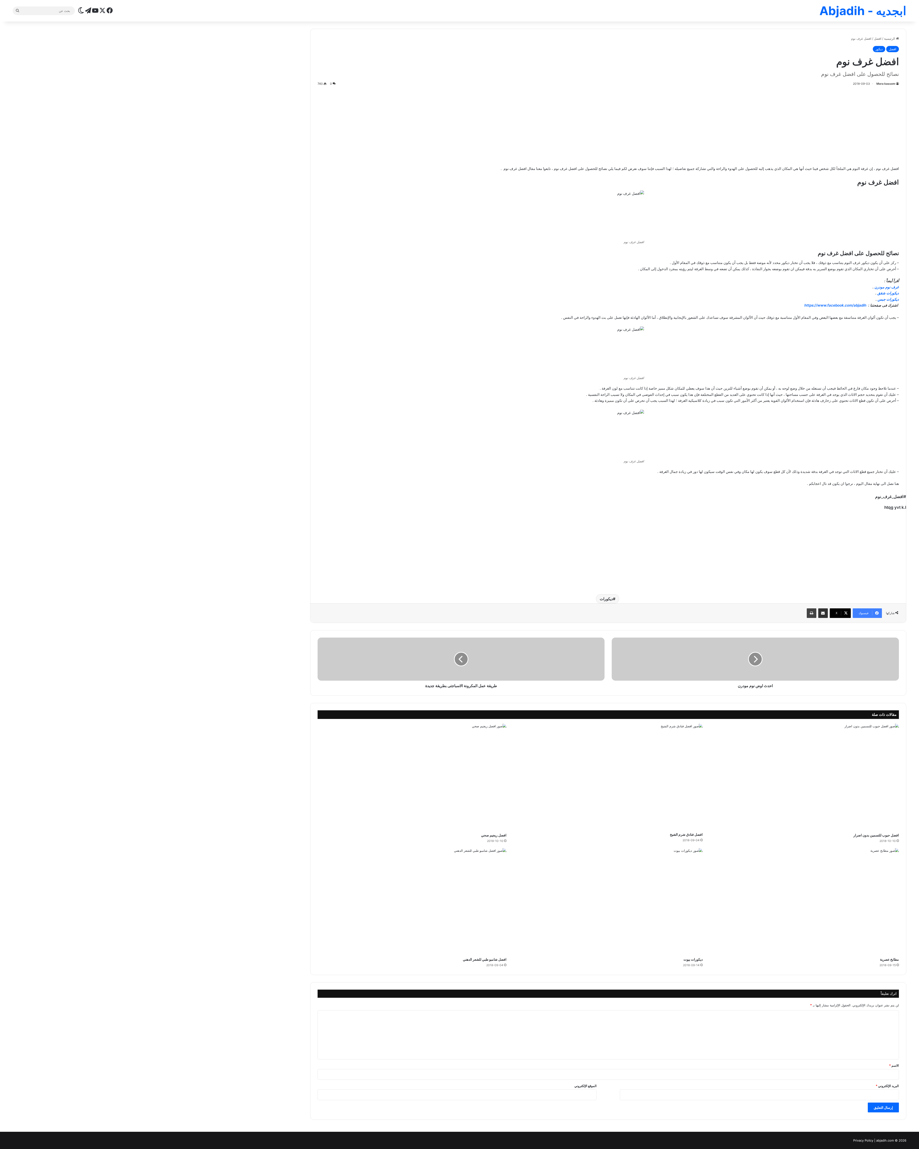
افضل (877, 38)
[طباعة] (811, 613)
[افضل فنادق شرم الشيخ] (608, 777)
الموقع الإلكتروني (585, 1086)
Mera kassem (885, 83)
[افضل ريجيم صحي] (412, 777)
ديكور (879, 49)
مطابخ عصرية (889, 959)
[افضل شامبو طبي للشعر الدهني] (412, 901)
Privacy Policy (863, 1140)
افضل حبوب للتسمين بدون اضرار (876, 835)
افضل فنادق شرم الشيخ (686, 834)
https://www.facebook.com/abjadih (835, 305)
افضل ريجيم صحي (493, 835)
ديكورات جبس (888, 299)
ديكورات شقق (888, 293)
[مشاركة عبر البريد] (823, 613)
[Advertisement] (608, 124)
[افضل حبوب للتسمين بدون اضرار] (804, 777)
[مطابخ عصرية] (804, 901)
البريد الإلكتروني (887, 1086)
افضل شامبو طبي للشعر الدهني (484, 959)
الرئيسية (890, 38)
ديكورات (606, 598)
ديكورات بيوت (693, 959)
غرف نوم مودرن (886, 287)
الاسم (894, 1065)
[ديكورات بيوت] (608, 901)
